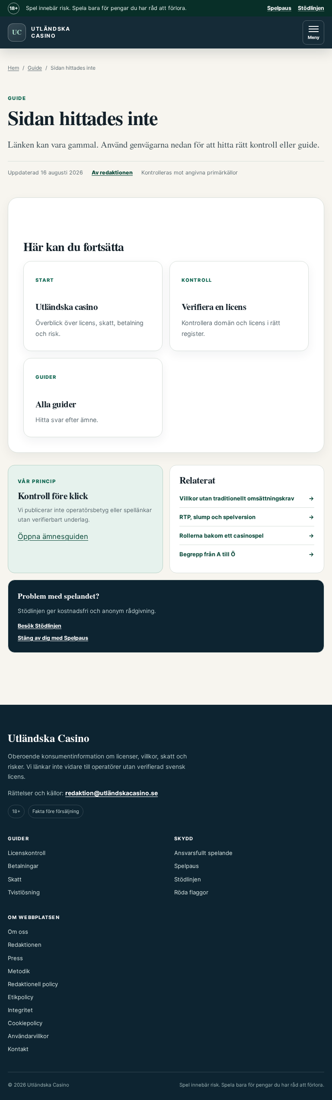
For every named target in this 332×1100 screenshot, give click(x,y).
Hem (13, 68)
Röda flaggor (191, 892)
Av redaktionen (112, 172)
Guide (35, 68)
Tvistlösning (24, 892)
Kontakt (18, 1048)
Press (15, 958)
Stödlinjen (311, 8)
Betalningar (23, 865)
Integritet (20, 1009)
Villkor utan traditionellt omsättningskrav (247, 498)
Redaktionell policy (33, 984)
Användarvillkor (28, 1035)
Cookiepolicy (25, 1022)
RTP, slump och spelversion (247, 516)
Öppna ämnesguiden (53, 536)
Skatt (15, 879)
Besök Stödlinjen (39, 626)
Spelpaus (279, 8)
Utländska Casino (48, 737)
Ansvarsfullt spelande (203, 852)
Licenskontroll (26, 852)
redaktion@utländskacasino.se (111, 793)
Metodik (19, 971)
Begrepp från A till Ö (247, 554)
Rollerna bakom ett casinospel (247, 535)
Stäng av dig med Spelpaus (53, 638)
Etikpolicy (20, 997)
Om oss (18, 931)
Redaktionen (25, 944)
